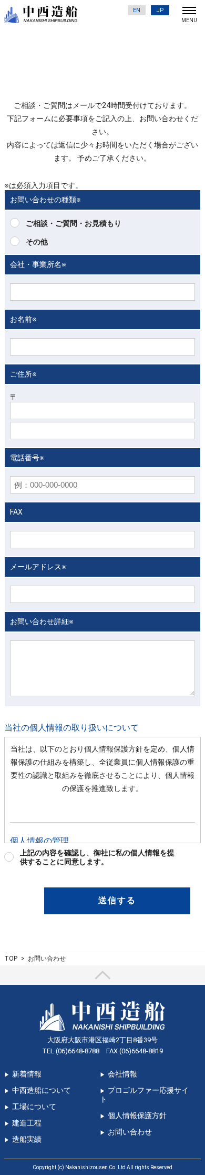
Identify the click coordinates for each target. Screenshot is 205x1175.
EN (136, 10)
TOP (10, 958)
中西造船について (41, 1090)
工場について (34, 1106)
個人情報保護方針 (137, 1115)
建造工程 (27, 1123)
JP (160, 10)
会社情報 (122, 1074)
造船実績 (27, 1139)
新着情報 (27, 1074)
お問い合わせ (130, 1132)
